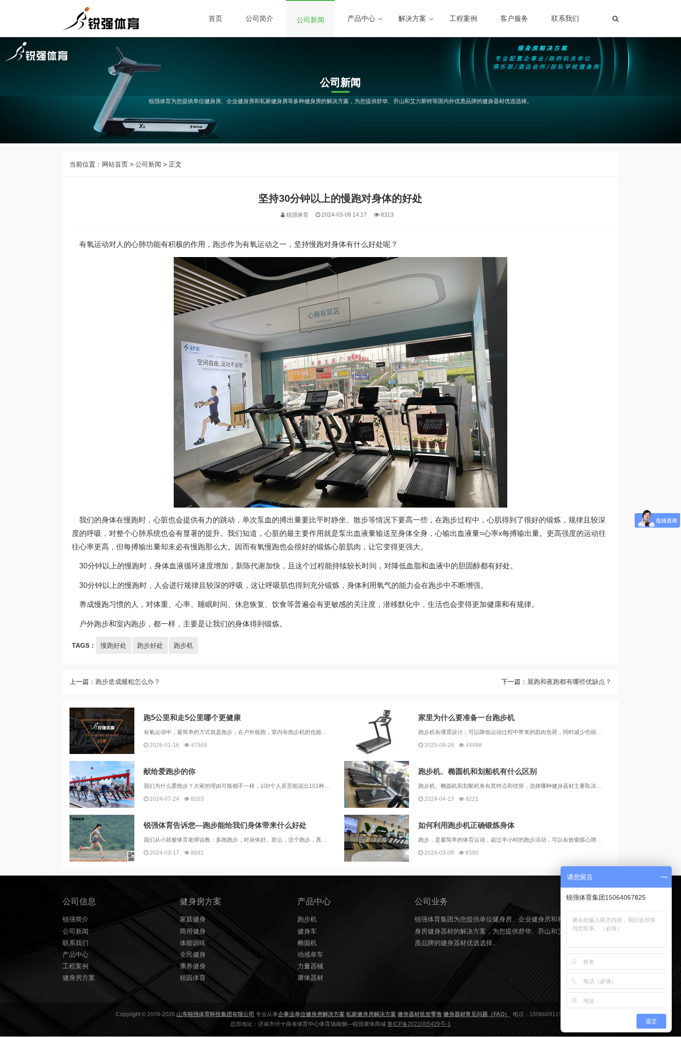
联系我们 (565, 18)
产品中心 (361, 18)
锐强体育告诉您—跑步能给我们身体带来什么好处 (225, 825)
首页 (215, 18)
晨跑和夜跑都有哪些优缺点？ (569, 681)
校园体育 (193, 977)
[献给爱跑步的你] (101, 784)
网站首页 (115, 164)
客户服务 (514, 18)
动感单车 (310, 954)
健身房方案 (79, 977)
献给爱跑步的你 (169, 771)
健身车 (307, 931)
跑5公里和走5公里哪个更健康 (192, 717)
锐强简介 (75, 919)
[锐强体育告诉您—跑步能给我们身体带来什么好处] (101, 838)
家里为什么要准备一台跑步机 (466, 717)
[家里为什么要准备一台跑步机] (376, 731)
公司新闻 (310, 20)
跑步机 (183, 645)
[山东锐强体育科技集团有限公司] (101, 18)
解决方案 (412, 18)
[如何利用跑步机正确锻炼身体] (376, 838)
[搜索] (615, 18)
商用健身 (193, 931)
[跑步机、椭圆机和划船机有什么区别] (376, 784)
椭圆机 (307, 943)
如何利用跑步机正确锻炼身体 (466, 825)
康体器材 (310, 977)
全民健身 (193, 954)
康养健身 (193, 966)
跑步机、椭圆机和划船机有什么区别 (477, 771)
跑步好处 (150, 645)
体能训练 (193, 943)
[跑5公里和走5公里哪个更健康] (101, 731)
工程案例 (463, 18)
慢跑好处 (113, 645)
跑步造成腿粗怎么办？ (127, 681)
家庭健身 (193, 919)
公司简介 (259, 18)
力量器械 (310, 966)
